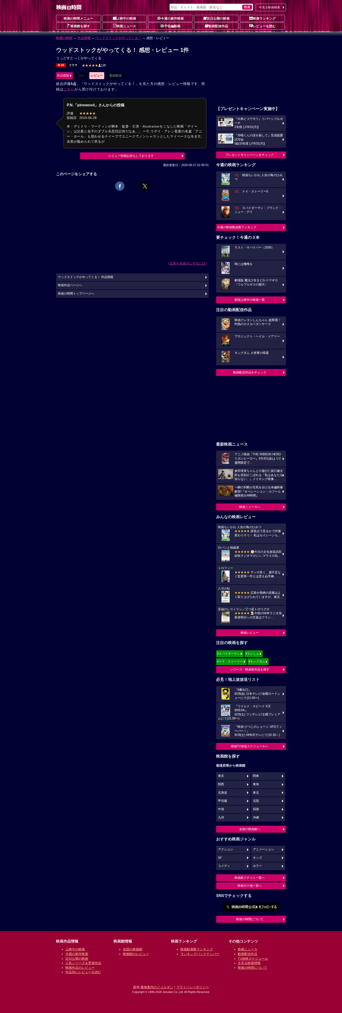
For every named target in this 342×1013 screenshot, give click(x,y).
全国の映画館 (132, 949)
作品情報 (84, 38)
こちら (69, 89)
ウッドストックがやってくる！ (118, 38)
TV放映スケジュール (253, 958)
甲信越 (222, 800)
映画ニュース (126, 26)
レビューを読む (264, 26)
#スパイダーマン (228, 653)
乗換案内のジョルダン (157, 987)
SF (220, 857)
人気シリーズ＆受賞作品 (83, 963)
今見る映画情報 (249, 963)
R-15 (61, 65)
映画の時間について (249, 919)
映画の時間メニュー (78, 18)
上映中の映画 (126, 18)
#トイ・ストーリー (230, 661)
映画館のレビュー (136, 954)
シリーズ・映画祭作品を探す (249, 669)
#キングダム (256, 661)
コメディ (224, 866)
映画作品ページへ (70, 285)
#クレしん (252, 653)
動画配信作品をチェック (249, 372)
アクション (225, 849)
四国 (256, 809)
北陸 (256, 800)
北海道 (222, 792)
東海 (256, 784)
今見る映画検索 (269, 7)
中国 (221, 809)
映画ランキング (264, 18)
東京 (221, 776)
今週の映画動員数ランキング (236, 227)
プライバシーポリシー (192, 987)
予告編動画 (172, 26)
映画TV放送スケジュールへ (249, 746)
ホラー (257, 866)
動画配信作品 (218, 26)
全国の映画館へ (249, 829)
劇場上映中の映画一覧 (250, 300)
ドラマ (73, 65)
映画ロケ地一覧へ (250, 885)
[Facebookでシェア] (119, 186)
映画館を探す (80, 26)
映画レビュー (250, 632)
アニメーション (263, 849)
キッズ (257, 857)
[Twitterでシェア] (145, 186)
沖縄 (256, 817)
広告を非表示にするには (187, 263)
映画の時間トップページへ (76, 293)
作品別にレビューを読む (83, 972)
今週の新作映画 (172, 18)
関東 (256, 776)
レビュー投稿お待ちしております (131, 156)
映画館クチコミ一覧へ (250, 877)
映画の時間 (64, 38)
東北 (256, 792)
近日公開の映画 (218, 18)
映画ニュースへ (249, 507)
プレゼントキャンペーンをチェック (249, 155)
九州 (221, 817)
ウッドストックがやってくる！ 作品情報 (85, 277)
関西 (221, 784)
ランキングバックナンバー (199, 954)
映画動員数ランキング (196, 949)
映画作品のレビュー (80, 967)
